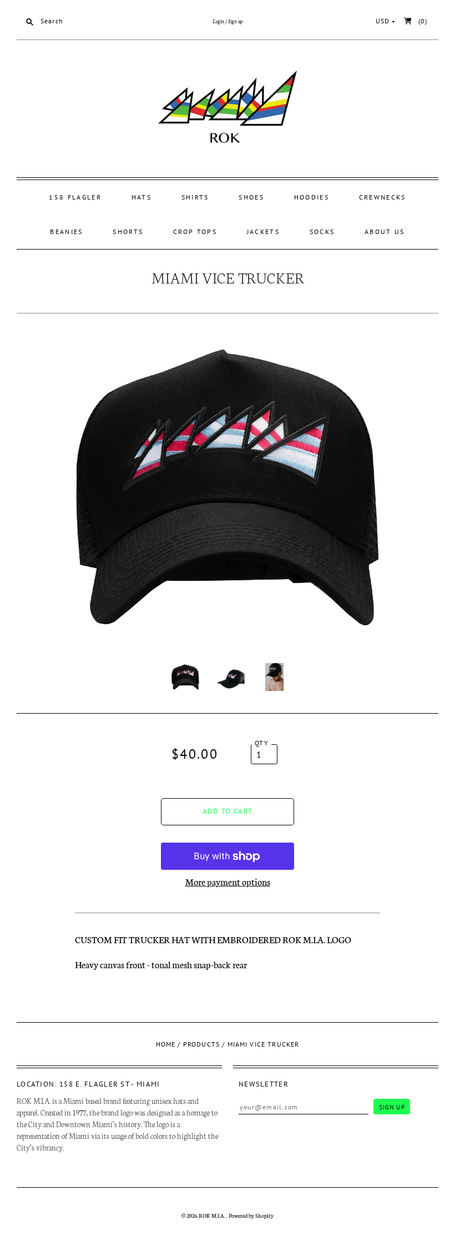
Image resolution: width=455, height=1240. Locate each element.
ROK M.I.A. (212, 1215)
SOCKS (322, 231)
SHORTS (128, 231)
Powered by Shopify (251, 1215)
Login (218, 21)
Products (201, 1044)
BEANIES (66, 231)
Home (166, 1044)
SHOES (251, 197)
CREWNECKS (382, 197)
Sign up (235, 21)
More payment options (227, 881)
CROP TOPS (195, 231)
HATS (141, 197)
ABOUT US (385, 231)
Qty (262, 743)
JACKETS (263, 231)
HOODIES (311, 197)
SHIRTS (195, 197)
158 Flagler (75, 197)
